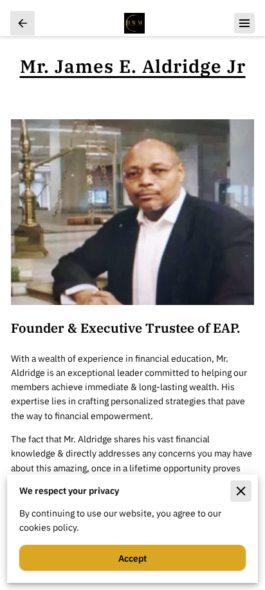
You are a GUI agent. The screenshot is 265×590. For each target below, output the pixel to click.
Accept (132, 558)
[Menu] (244, 23)
